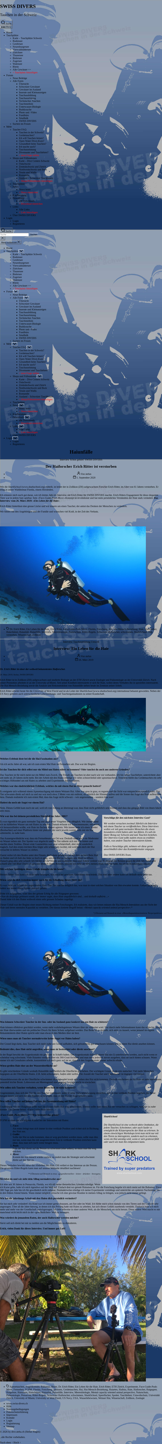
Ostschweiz (25, 163)
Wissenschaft (24, 634)
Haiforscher (150, 629)
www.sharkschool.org (33, 486)
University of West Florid (48, 1398)
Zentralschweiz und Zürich (32, 166)
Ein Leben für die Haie (46, 500)
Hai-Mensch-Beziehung (125, 629)
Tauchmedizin (26, 103)
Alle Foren (18, 81)
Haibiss (122, 1389)
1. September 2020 (86, 477)
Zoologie (140, 1398)
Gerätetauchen (70, 1389)
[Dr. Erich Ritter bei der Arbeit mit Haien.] (73, 750)
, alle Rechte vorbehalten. (12, 1437)
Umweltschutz (140, 1395)
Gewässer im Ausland (30, 89)
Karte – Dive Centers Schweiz (34, 161)
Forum (9, 75)
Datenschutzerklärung (17, 1412)
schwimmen (127, 632)
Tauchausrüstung (27, 98)
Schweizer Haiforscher (108, 632)
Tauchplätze (12, 35)
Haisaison (22, 1392)
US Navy (67, 1398)
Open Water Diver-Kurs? (31, 141)
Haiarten (113, 1389)
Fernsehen (18, 1389)
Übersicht (24, 83)
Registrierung (13, 1423)
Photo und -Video (28, 112)
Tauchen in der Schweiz (18, 15)
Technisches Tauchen (29, 101)
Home (9, 32)
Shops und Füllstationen (25, 158)
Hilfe (8, 1406)
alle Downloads (27, 201)
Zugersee (17, 61)
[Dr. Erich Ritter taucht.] (73, 1013)
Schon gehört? (77, 459)
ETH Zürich (118, 1386)
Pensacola (26, 1395)
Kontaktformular (136, 849)
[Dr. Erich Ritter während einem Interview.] (73, 1380)
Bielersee (17, 58)
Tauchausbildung (27, 95)
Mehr (9, 126)
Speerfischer (104, 1395)
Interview (64, 459)
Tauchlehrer (126, 1395)
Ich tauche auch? (27, 146)
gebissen (57, 1389)
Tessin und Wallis (28, 172)
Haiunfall (24, 632)
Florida (92, 629)
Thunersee (18, 55)
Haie (141, 629)
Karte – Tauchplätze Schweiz (27, 38)
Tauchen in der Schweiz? (31, 132)
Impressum (11, 1415)
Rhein (16, 66)
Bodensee (17, 41)
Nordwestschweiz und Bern (33, 169)
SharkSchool (140, 632)
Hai (110, 629)
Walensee (17, 64)
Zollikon (36, 634)
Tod (150, 632)
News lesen (25, 189)
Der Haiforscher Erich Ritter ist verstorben (81, 466)
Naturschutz (75, 632)
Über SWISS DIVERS (24, 215)
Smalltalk (23, 118)
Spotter (115, 1395)
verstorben (11, 634)
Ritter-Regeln (89, 632)
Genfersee (18, 44)
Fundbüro (24, 115)
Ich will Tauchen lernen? (31, 138)
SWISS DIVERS (18, 6)
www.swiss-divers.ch (17, 1403)
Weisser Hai (104, 1398)
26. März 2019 (86, 660)
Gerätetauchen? (26, 135)
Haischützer (12, 632)
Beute (54, 1386)
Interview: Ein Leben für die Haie (81, 648)
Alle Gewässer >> (22, 69)
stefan (88, 474)
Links (15, 206)
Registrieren (19, 223)
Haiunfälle (35, 632)
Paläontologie (13, 1395)
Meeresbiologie (60, 632)
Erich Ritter (56, 629)
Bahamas (45, 1386)
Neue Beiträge (20, 78)
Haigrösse (11, 1392)
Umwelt (95, 641)
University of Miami (24, 1398)
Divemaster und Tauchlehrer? (33, 152)
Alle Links (24, 209)
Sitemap (10, 1426)
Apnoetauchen (17, 1386)
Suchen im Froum (22, 123)
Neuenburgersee (21, 46)
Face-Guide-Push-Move (75, 629)
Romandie (24, 175)
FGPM (28, 1389)
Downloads (18, 198)
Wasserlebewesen (88, 1398)
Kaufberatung (19, 195)
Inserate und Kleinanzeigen (32, 92)
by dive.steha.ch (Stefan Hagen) (24, 1431)
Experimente (131, 1386)
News (16, 186)
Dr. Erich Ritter (17, 629)
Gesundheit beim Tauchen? (32, 143)
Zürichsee (17, 52)
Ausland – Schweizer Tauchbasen (36, 178)
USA (75, 1398)
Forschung (102, 629)
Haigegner (151, 1389)
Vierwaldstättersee (22, 49)
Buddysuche (25, 109)
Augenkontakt (32, 1386)
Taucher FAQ (19, 129)
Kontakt (10, 1417)
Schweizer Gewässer (29, 86)
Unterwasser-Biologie (30, 106)
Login (9, 218)
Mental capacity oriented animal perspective (113, 1392)
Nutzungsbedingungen (17, 1409)
